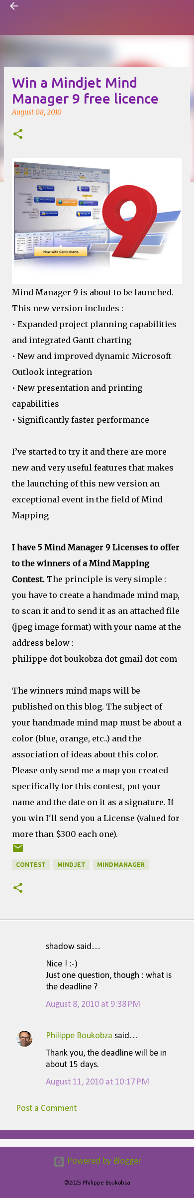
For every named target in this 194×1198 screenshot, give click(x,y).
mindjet (71, 864)
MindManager (121, 864)
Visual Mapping (56, 5)
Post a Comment (46, 1108)
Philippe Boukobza (79, 1036)
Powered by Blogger (103, 1161)
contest (31, 864)
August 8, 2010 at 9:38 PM (93, 1004)
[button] (18, 135)
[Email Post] (18, 851)
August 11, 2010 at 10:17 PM (97, 1082)
